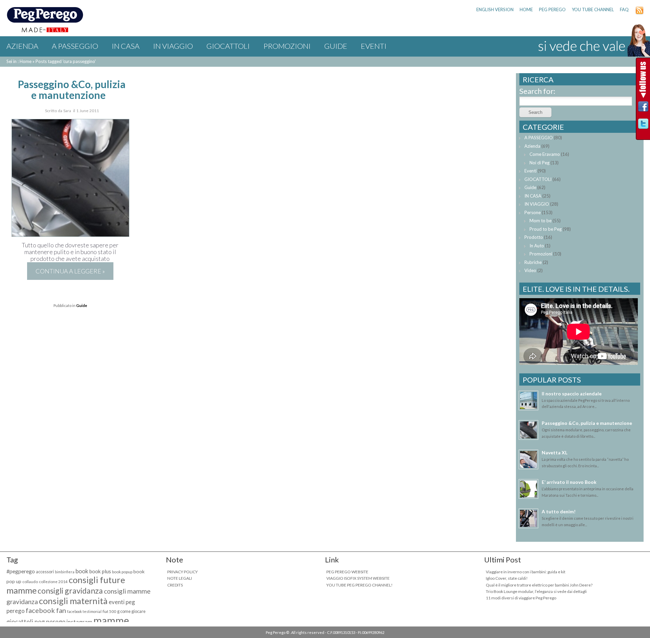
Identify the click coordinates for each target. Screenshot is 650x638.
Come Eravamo (544, 154)
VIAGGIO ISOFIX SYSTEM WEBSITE (358, 578)
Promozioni (287, 45)
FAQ (624, 9)
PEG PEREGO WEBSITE (347, 571)
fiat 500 (109, 611)
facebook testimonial (84, 611)
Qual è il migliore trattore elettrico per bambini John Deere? (539, 585)
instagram (79, 621)
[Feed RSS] (639, 13)
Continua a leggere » (70, 271)
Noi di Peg (539, 162)
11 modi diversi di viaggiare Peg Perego (521, 597)
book (81, 571)
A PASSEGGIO (75, 45)
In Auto (536, 245)
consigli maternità (73, 601)
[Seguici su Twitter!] (643, 125)
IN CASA (125, 45)
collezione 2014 (53, 581)
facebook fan (46, 610)
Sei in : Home (18, 61)
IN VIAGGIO (173, 45)
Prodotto (533, 237)
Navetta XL (554, 452)
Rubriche (533, 262)
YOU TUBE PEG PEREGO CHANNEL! (359, 585)
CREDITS (175, 585)
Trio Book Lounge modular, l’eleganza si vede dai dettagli (536, 591)
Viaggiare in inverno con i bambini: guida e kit (525, 571)
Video (530, 270)
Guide (335, 45)
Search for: (537, 91)
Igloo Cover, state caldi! (507, 578)
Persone (532, 212)
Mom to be (540, 220)
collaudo (30, 581)
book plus (100, 571)
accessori (45, 571)
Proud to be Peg (545, 229)
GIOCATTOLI (228, 45)
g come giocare (131, 611)
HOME (526, 9)
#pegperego (20, 571)
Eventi (374, 45)
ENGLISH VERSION (495, 9)
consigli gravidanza (70, 590)
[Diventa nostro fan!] (643, 108)
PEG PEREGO (552, 9)
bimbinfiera (64, 572)
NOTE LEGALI (179, 578)
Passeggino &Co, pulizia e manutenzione (72, 89)
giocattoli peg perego (35, 621)
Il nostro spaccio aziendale (572, 393)
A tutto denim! (559, 511)
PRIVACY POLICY (182, 571)
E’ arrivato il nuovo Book (569, 482)
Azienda (22, 45)
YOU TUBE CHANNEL (593, 9)
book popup (122, 572)
